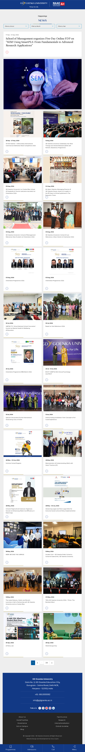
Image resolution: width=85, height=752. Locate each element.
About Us (22, 717)
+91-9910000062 (42, 694)
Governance (22, 723)
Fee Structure (62, 717)
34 (47, 663)
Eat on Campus (22, 726)
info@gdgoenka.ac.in (42, 700)
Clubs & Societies (62, 726)
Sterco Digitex (54, 739)
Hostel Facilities (22, 720)
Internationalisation (62, 723)
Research (62, 720)
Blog (22, 729)
